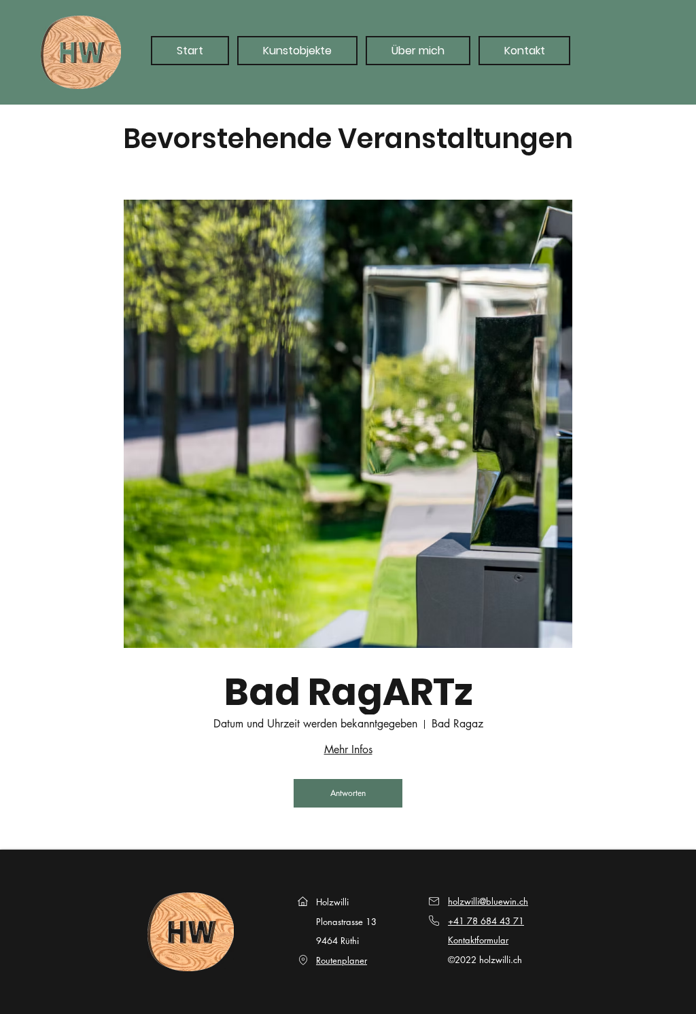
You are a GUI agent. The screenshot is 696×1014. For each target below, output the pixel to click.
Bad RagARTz (348, 692)
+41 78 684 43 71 (486, 921)
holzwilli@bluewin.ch (488, 901)
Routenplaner (341, 960)
